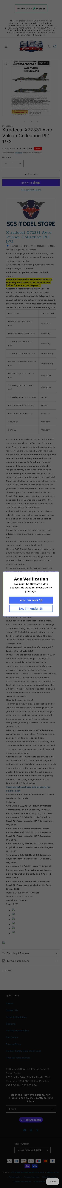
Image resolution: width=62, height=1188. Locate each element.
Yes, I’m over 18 (31, 600)
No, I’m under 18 (31, 608)
